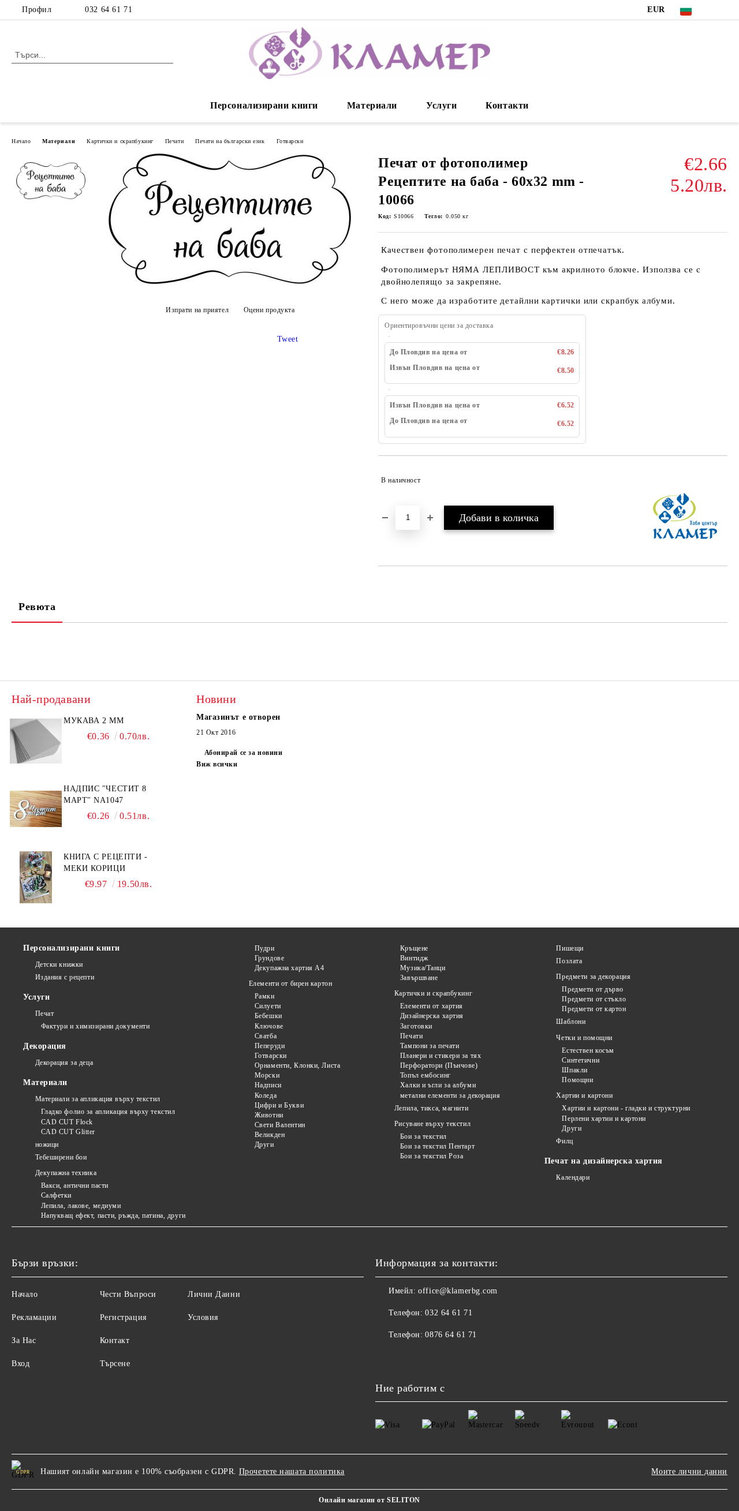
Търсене (115, 1363)
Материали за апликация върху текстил (98, 1099)
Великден (270, 1135)
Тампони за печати (429, 1046)
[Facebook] (721, 9)
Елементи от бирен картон (290, 983)
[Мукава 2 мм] (36, 741)
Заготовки (416, 1026)
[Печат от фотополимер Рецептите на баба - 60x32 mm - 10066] (230, 281)
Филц (564, 1141)
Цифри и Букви (279, 1105)
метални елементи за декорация (450, 1095)
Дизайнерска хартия (432, 1016)
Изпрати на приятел (197, 310)
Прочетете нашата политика (292, 1471)
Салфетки (56, 1195)
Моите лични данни (689, 1471)
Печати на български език (229, 141)
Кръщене (414, 948)
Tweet (287, 339)
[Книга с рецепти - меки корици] (36, 877)
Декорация (44, 1046)
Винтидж (414, 958)
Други (264, 1144)
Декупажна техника (65, 1173)
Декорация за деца (64, 1063)
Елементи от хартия (431, 1006)
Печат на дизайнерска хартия (603, 1161)
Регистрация (123, 1317)
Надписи (268, 1085)
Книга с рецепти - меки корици (106, 862)
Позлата (569, 961)
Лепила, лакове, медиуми (81, 1206)
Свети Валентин (280, 1125)
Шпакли (574, 1070)
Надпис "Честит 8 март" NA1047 (105, 794)
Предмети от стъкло (594, 999)
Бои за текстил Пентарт (437, 1146)
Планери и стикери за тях (440, 1056)
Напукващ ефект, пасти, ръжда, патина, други (113, 1215)
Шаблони (570, 1022)
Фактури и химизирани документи (95, 1026)
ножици (47, 1144)
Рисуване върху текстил (432, 1124)
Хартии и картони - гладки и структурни (626, 1108)
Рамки (264, 996)
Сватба (266, 1036)
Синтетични (580, 1060)
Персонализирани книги (264, 105)
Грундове (269, 958)
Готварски (290, 141)
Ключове (269, 1026)
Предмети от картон (594, 1009)
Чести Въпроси (128, 1294)
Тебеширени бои (61, 1157)
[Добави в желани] (719, 480)
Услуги (441, 105)
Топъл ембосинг (425, 1075)
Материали (372, 105)
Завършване (419, 978)
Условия (203, 1317)
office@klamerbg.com (458, 1290)
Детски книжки (59, 964)
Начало (21, 141)
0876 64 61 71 (450, 1334)
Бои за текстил (423, 1136)
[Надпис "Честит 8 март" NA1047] (36, 809)
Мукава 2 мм (94, 720)
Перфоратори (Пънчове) (438, 1065)
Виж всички (217, 764)
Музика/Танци (422, 968)
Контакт (115, 1340)
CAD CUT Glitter (68, 1132)
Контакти (507, 105)
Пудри (264, 948)
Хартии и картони (584, 1095)
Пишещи (569, 948)
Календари (572, 1177)
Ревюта (36, 606)
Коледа (266, 1095)
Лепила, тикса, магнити (431, 1108)
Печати (174, 141)
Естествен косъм (588, 1050)
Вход (20, 1363)
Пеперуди (270, 1046)
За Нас (24, 1340)
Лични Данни (214, 1294)
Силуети (268, 1006)
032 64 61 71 (108, 9)
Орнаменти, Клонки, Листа (297, 1065)
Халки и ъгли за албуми (438, 1085)
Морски (267, 1075)
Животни (269, 1115)
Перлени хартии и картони (603, 1118)
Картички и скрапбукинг (120, 141)
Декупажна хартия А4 (289, 968)
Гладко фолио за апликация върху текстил (108, 1112)
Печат (44, 1013)
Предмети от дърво (593, 989)
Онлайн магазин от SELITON (369, 1500)
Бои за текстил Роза (431, 1156)
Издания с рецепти (64, 977)
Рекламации (34, 1317)
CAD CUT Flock (67, 1122)
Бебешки (268, 1016)
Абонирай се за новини (243, 753)
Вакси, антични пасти (75, 1185)
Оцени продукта (269, 310)
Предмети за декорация (593, 977)
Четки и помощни (584, 1038)
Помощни (577, 1080)
